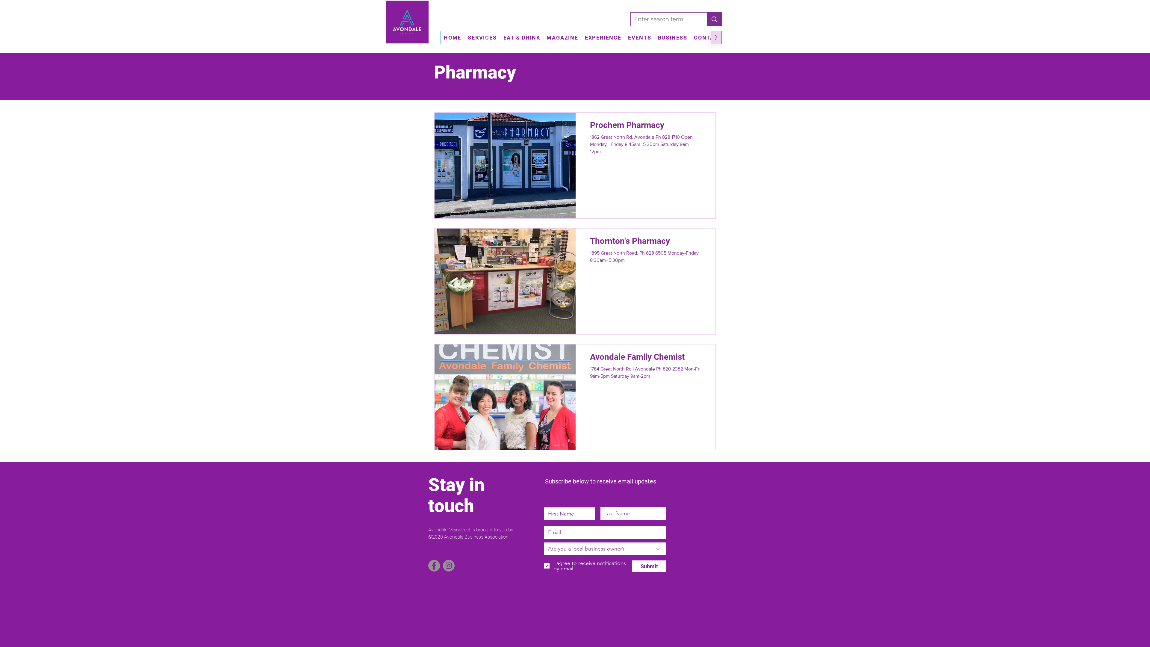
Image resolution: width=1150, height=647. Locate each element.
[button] (482, 37)
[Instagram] (449, 566)
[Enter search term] (714, 19)
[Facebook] (434, 566)
